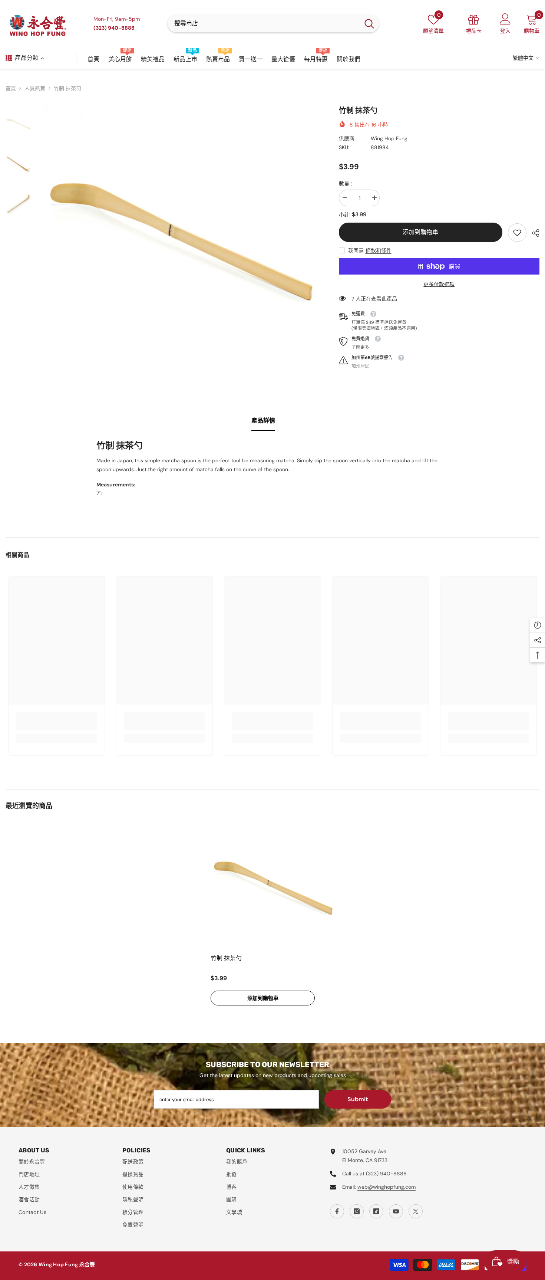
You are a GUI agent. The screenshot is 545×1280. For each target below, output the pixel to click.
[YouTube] (396, 1211)
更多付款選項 (439, 284)
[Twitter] (416, 1211)
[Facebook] (337, 1211)
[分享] (532, 233)
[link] (517, 232)
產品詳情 (263, 420)
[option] (180, 242)
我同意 (356, 250)
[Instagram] (357, 1211)
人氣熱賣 (34, 88)
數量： (346, 183)
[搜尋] (273, 23)
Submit (357, 1099)
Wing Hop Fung (389, 138)
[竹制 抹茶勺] (272, 888)
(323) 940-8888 (386, 1173)
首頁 (11, 88)
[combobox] (264, 23)
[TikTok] (376, 1211)
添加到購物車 (420, 232)
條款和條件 (379, 250)
